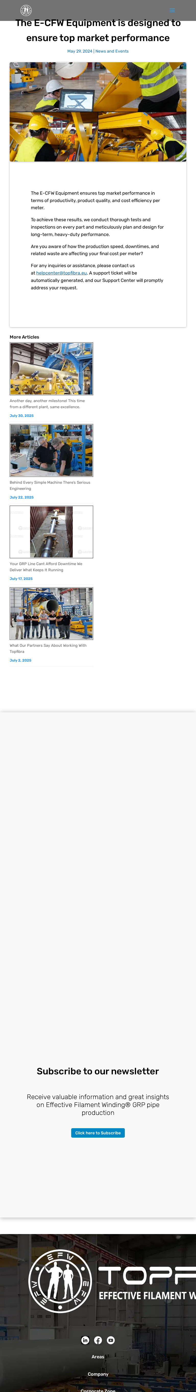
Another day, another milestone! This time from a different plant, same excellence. (47, 404)
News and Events (112, 51)
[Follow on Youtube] (111, 1340)
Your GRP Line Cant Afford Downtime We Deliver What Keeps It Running (46, 567)
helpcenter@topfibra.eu (61, 273)
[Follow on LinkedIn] (85, 1340)
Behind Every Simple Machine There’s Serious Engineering (50, 485)
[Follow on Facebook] (98, 1340)
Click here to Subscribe (98, 1132)
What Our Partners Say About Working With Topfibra (48, 648)
